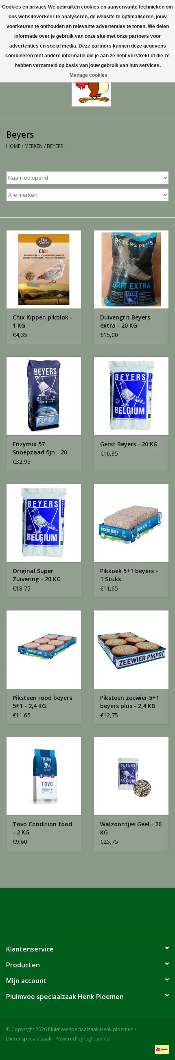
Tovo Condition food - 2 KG (42, 828)
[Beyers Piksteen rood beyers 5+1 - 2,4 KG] (43, 649)
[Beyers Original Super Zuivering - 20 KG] (43, 522)
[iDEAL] (160, 1048)
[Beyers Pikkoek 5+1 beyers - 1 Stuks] (131, 522)
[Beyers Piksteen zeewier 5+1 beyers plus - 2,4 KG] (131, 649)
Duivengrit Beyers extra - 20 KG (125, 321)
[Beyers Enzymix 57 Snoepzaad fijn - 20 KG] (43, 395)
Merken (33, 146)
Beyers (55, 146)
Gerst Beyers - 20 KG (129, 444)
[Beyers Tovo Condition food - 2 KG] (43, 776)
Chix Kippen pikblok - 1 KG (42, 321)
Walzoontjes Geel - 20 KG (131, 828)
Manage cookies (88, 75)
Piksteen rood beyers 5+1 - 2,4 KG (42, 702)
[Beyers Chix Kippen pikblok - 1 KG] (43, 269)
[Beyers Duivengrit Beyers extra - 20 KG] (131, 269)
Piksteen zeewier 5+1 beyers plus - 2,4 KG (129, 702)
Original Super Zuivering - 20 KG (37, 575)
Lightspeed (97, 1038)
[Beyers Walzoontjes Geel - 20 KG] (131, 776)
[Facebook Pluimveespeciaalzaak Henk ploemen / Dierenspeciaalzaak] (87, 912)
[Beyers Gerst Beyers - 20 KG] (131, 395)
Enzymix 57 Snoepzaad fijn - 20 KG (40, 448)
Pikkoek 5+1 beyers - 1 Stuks (129, 575)
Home (13, 146)
